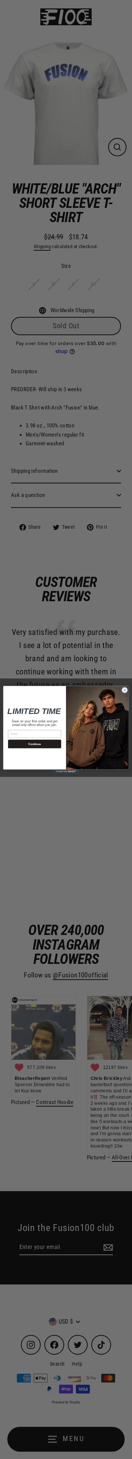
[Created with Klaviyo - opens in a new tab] (66, 771)
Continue (34, 743)
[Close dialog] (124, 690)
